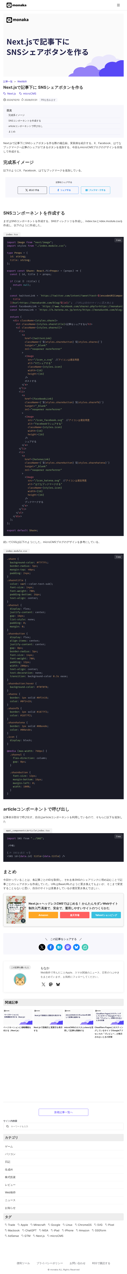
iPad (56, 1230)
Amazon (43, 915)
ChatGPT (31, 1230)
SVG (100, 1224)
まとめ (11, 131)
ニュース (10, 1200)
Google (55, 1224)
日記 (7, 1161)
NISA (45, 1230)
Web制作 (22, 81)
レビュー (10, 1184)
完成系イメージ (16, 115)
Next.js (40, 1235)
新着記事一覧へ (63, 1112)
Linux (69, 1224)
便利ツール (23, 1263)
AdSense (13, 1235)
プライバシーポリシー (50, 1263)
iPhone (69, 1230)
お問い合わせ (77, 1263)
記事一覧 (8, 81)
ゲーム (9, 1146)
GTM (27, 1235)
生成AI (9, 1169)
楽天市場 (74, 915)
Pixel (111, 1224)
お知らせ (10, 1207)
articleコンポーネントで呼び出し (25, 126)
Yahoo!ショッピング (106, 915)
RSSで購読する (101, 1263)
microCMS (56, 1235)
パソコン (10, 1154)
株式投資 (10, 1177)
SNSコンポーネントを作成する (24, 120)
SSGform (100, 1230)
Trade (11, 1224)
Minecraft (39, 1224)
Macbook (14, 1230)
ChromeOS (85, 1224)
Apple (24, 1224)
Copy (118, 240)
